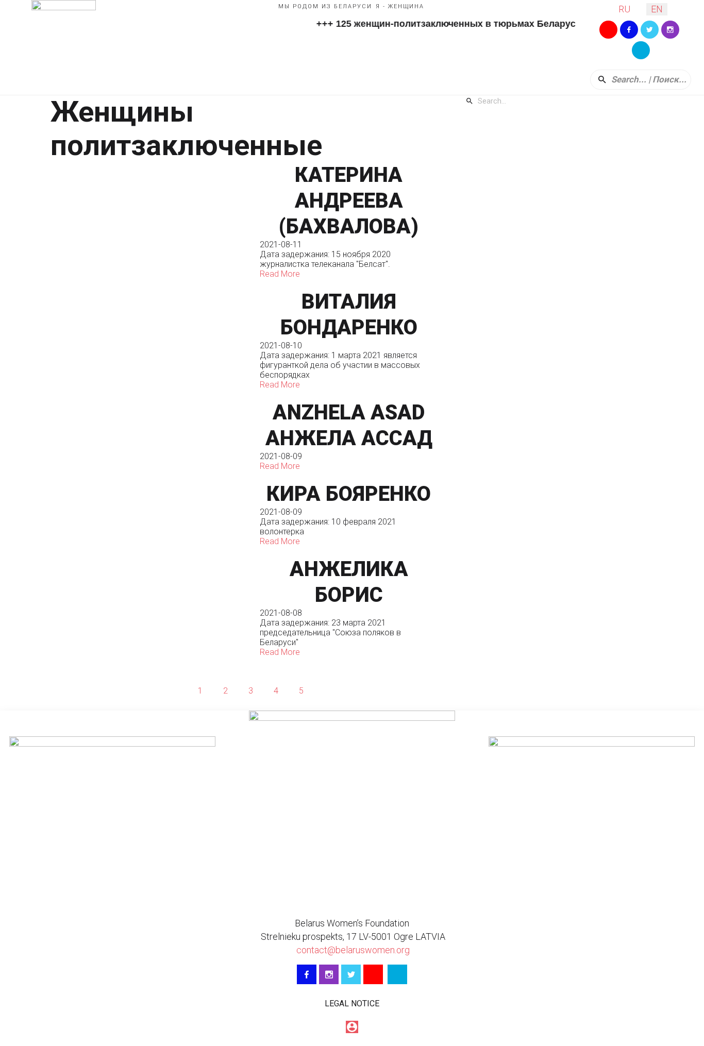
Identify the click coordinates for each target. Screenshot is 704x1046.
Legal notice (352, 1003)
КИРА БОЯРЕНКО (348, 494)
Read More (280, 274)
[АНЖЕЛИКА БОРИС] (149, 606)
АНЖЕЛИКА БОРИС (349, 582)
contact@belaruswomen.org (352, 949)
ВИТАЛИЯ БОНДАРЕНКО (348, 315)
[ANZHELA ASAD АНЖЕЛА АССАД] (149, 435)
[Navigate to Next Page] (326, 690)
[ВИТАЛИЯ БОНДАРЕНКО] (149, 339)
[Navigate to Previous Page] (174, 690)
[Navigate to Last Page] (351, 690)
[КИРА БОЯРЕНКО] (149, 514)
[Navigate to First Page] (149, 690)
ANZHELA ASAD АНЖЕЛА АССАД (348, 425)
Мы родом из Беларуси (325, 6)
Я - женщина (400, 6)
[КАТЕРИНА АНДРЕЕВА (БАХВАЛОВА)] (149, 220)
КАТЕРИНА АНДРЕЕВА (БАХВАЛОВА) (348, 201)
